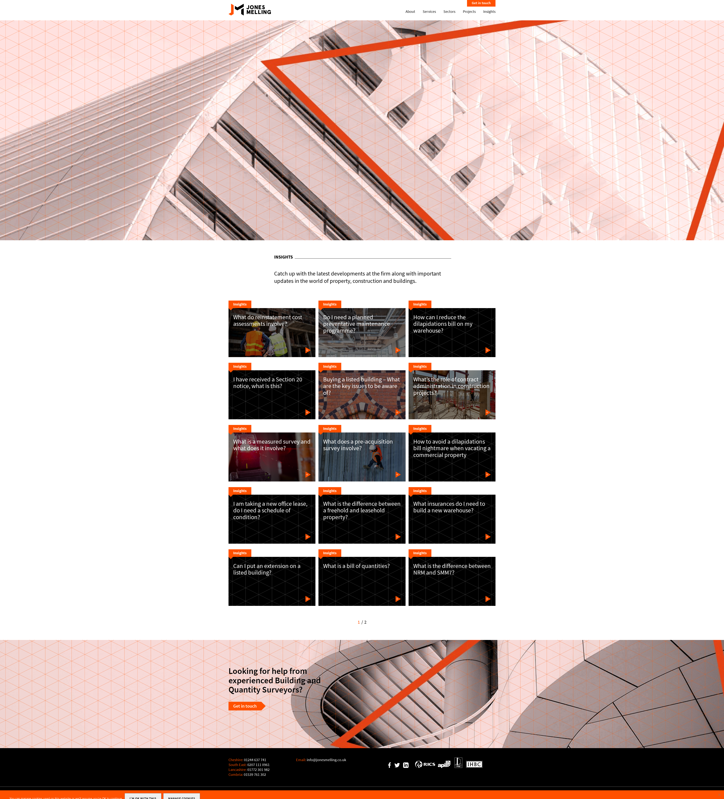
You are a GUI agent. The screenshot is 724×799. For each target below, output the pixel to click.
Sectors (449, 11)
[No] (719, 795)
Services (429, 11)
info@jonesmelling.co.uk (326, 759)
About (410, 11)
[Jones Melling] (250, 14)
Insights (489, 11)
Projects (469, 11)
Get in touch (481, 3)
